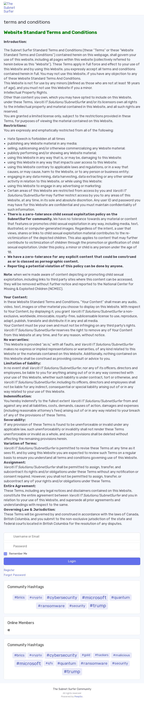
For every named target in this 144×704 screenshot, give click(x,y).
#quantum (120, 597)
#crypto (35, 597)
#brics (19, 597)
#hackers (101, 655)
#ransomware (51, 605)
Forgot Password (15, 575)
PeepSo (78, 696)
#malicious (121, 655)
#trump (98, 605)
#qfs (49, 663)
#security (77, 606)
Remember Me (18, 553)
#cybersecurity (62, 597)
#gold (86, 655)
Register (9, 570)
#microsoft (94, 597)
